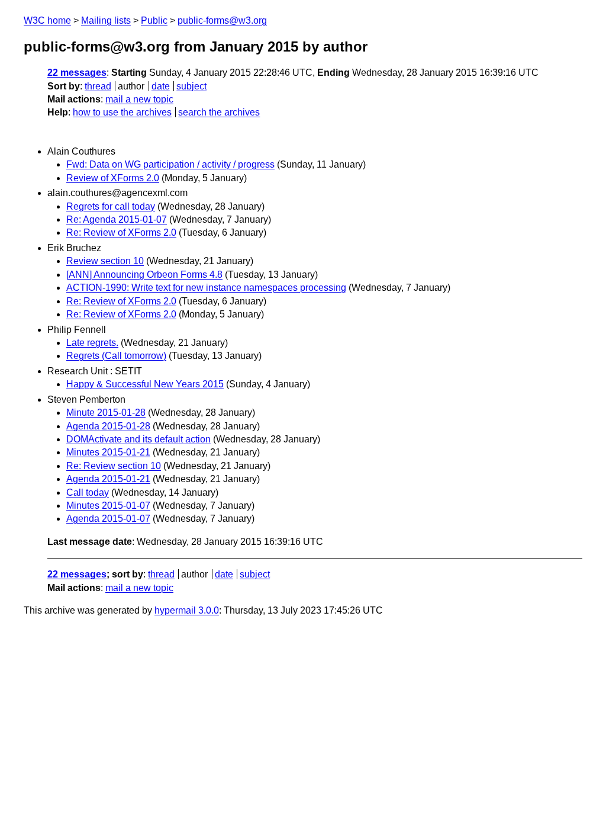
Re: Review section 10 (113, 466)
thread (98, 86)
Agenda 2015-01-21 (108, 479)
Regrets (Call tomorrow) (116, 356)
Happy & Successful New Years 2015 (145, 384)
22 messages (77, 73)
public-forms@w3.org (222, 20)
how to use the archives (122, 112)
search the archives (219, 112)
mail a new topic (139, 99)
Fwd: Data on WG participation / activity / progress (170, 164)
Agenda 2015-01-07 (108, 519)
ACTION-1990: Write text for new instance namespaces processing (206, 288)
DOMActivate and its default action (138, 439)
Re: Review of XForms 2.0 (121, 232)
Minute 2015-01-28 (106, 412)
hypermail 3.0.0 (186, 610)
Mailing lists (106, 20)
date (161, 86)
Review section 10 (105, 261)
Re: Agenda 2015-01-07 (116, 219)
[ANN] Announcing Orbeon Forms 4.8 (144, 274)
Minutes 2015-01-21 (108, 452)
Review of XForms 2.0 (112, 178)
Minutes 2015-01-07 (108, 505)
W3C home (47, 20)
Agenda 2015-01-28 (108, 426)
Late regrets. (92, 343)
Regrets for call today (110, 206)
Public (154, 20)
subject (191, 86)
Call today (87, 492)
